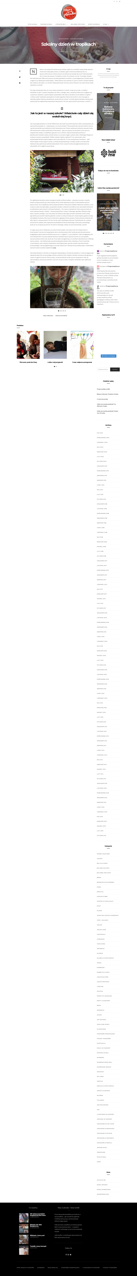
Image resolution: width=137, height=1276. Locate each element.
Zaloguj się (101, 1180)
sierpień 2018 (101, 523)
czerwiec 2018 (102, 532)
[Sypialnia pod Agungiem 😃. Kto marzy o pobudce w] (114, 348)
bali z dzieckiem (48, 315)
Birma (99, 877)
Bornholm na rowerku (105, 882)
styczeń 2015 (101, 722)
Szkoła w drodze (64, 38)
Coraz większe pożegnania (82, 362)
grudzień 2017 (102, 560)
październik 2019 (103, 470)
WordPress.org (103, 1194)
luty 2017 (100, 603)
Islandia (100, 953)
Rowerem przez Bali (104, 1062)
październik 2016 (103, 622)
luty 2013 (100, 830)
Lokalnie (100, 986)
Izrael (99, 962)
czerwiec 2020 (102, 442)
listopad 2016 (102, 617)
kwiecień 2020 (102, 452)
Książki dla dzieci (103, 972)
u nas (54, 248)
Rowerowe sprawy (104, 1067)
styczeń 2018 (101, 556)
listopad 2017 (102, 565)
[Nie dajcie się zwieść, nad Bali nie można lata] (103, 337)
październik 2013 (103, 793)
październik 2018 (103, 513)
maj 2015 (100, 703)
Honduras (100, 939)
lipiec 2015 (100, 693)
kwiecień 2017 (102, 594)
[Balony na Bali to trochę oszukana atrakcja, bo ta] (103, 326)
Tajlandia (100, 1100)
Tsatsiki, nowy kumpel (38, 1246)
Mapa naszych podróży (25, 1267)
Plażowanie (101, 1029)
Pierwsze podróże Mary (28, 362)
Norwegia (100, 1010)
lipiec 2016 (100, 636)
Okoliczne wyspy (103, 1024)
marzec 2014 (101, 769)
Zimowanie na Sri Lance (105, 1124)
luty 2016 (100, 660)
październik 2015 (103, 679)
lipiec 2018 (100, 527)
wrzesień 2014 (102, 740)
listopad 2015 (102, 674)
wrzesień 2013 (102, 797)
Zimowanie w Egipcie (104, 1133)
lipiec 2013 (100, 807)
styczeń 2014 (101, 778)
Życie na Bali (32, 24)
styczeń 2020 (102, 461)
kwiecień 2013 (102, 821)
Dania (99, 887)
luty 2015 (100, 717)
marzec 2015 (101, 712)
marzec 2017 (101, 598)
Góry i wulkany (102, 920)
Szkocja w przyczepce (105, 1086)
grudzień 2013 (102, 783)
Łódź (99, 1161)
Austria (100, 858)
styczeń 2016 (101, 665)
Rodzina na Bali (46, 24)
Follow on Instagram (109, 356)
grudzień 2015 (102, 669)
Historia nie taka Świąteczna (36, 1225)
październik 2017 (103, 570)
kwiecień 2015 (102, 707)
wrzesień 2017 (102, 575)
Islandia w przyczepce (105, 958)
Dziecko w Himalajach (105, 901)
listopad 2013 (102, 788)
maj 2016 (100, 646)
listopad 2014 (102, 731)
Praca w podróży (103, 1048)
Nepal (99, 1005)
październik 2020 (103, 437)
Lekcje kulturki (102, 977)
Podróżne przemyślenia (106, 1034)
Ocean (99, 1015)
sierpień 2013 (101, 802)
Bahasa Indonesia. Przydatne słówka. (107, 394)
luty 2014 (100, 774)
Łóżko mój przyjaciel (55, 362)
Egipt (99, 906)
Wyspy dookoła (94, 24)
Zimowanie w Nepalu (104, 1142)
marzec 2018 (101, 546)
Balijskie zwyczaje (78, 24)
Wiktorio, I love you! (37, 1235)
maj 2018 (100, 537)
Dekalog (100, 891)
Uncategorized (102, 1105)
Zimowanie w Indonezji (105, 1138)
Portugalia (101, 1043)
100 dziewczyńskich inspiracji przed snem (38, 1214)
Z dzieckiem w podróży (76, 38)
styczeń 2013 (101, 835)
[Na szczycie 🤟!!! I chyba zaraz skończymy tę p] (103, 348)
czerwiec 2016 (102, 641)
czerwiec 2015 (102, 698)
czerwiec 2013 (102, 812)
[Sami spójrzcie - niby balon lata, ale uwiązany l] (114, 326)
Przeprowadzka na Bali (103, 389)
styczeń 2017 (101, 608)
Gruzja (99, 925)
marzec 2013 (101, 826)
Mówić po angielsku (104, 996)
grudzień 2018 (102, 504)
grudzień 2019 (102, 466)
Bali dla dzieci (102, 863)
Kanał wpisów (102, 1184)
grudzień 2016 (102, 613)
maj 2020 (100, 447)
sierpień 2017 (101, 579)
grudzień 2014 (102, 726)
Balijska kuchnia (103, 868)
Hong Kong (101, 944)
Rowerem (100, 1057)
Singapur (100, 1071)
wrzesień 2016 (102, 627)
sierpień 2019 (101, 480)
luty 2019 (100, 494)
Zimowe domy (102, 1147)
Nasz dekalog (53, 1267)
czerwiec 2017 (102, 584)
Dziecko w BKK (102, 896)
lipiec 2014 (100, 750)
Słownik (106, 102)
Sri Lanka (100, 1076)
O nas (105, 24)
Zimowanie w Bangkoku (105, 1128)
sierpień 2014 (101, 745)
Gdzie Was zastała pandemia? (108, 204)
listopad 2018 (102, 508)
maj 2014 (100, 759)
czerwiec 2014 (102, 755)
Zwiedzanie (101, 1152)
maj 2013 (100, 816)
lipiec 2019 (100, 485)
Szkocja (100, 1081)
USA (98, 1109)
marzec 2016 (101, 655)
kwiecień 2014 (102, 764)
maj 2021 (100, 433)
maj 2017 (100, 589)
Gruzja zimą (101, 929)
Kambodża (101, 967)
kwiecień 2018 (102, 542)
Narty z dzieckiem (103, 1000)
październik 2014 (103, 736)
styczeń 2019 (101, 499)
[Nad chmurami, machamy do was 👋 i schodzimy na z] (114, 337)
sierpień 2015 (101, 688)
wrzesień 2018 (102, 518)
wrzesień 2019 (102, 475)
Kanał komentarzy (104, 1189)
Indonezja (101, 948)
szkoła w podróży (61, 315)
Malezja (100, 991)
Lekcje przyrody (103, 981)
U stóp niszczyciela (102, 399)
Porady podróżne (104, 1038)
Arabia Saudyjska (103, 854)
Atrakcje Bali (61, 24)
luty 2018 (100, 551)
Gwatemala (101, 934)
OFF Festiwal (101, 1019)
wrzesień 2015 (102, 684)
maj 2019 (100, 489)
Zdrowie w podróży (104, 1119)
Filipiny (99, 910)
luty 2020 (100, 456)
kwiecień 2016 (102, 650)
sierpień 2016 (101, 632)
